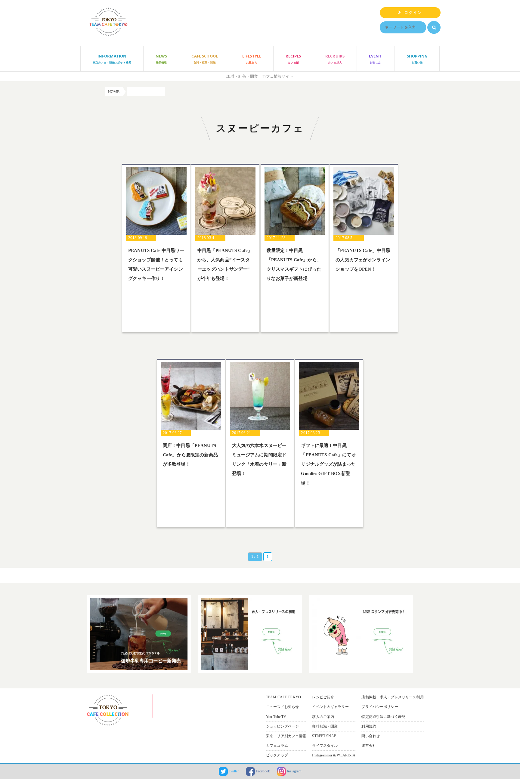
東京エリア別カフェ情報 (286, 736)
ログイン (411, 12)
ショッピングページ (282, 726)
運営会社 (368, 745)
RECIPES (293, 58)
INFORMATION (112, 58)
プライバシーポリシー (379, 707)
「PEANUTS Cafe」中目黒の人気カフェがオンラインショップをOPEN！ (363, 260)
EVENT (375, 58)
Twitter (233, 771)
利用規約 (368, 726)
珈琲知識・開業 (325, 726)
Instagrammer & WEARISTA (333, 755)
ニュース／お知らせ (282, 707)
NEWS (161, 58)
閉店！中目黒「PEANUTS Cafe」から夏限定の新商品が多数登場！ (190, 455)
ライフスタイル (325, 745)
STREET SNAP (324, 736)
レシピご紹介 (323, 697)
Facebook (262, 771)
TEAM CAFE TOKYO (283, 697)
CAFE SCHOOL (204, 58)
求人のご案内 (323, 717)
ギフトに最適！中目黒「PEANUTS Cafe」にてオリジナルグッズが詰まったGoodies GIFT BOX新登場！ (328, 464)
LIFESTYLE (251, 58)
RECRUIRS (335, 58)
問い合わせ (370, 736)
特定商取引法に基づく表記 (383, 717)
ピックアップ (277, 755)
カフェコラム (277, 745)
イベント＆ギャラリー (330, 707)
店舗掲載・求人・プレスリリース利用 (392, 697)
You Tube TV (276, 717)
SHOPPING (417, 58)
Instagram (293, 771)
